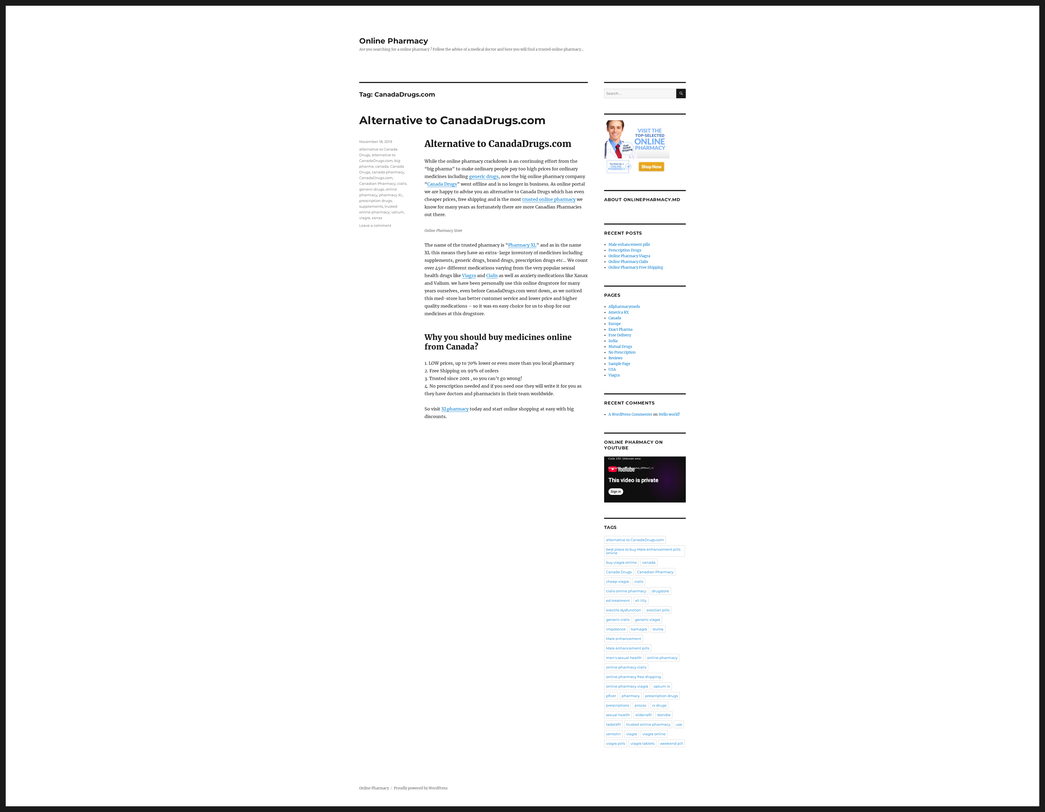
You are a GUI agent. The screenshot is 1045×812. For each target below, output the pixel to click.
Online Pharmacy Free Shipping (635, 267)
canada (382, 166)
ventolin (613, 734)
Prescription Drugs (624, 250)
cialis (401, 183)
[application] (645, 479)
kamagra (639, 629)
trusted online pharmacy (549, 199)
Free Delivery (619, 335)
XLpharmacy (455, 409)
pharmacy (631, 696)
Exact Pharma (620, 329)
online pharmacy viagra (627, 686)
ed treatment (618, 600)
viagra (364, 218)
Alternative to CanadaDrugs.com (452, 120)
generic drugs (484, 176)
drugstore (660, 591)
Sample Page (619, 363)
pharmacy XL (391, 195)
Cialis (492, 275)
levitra (658, 629)
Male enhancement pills (629, 244)
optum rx (662, 686)
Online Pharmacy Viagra (629, 256)
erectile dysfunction (623, 610)
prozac (641, 705)
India (612, 341)
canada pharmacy (388, 172)
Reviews (615, 358)
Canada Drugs (442, 184)
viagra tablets (642, 743)
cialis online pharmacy (626, 591)
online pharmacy (662, 657)
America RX (618, 312)
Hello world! (669, 414)
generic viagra (647, 619)
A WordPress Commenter (630, 414)
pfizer (611, 696)
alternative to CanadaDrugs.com (635, 540)
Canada (614, 318)
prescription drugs (375, 200)
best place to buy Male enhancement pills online (643, 551)
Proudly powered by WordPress (421, 788)
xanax (377, 218)
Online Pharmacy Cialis (628, 261)
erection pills (658, 610)
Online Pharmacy (393, 40)
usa (679, 724)
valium (397, 212)
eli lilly (641, 600)
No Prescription (622, 352)
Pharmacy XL (522, 245)
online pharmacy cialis (626, 667)
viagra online (654, 734)
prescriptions (617, 705)
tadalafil (613, 724)
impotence (616, 629)
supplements (371, 206)
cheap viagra (617, 581)
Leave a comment (375, 225)
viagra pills (615, 743)
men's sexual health (624, 657)
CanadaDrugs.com (376, 178)
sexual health (618, 715)
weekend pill (671, 743)
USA (612, 369)
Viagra (469, 275)
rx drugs (659, 705)
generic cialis (617, 619)
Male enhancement (623, 638)
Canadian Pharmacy (377, 183)
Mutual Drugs (620, 346)
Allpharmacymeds (624, 306)
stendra (664, 715)
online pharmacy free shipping (633, 677)
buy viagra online (621, 562)
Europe (614, 323)
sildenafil (643, 715)
